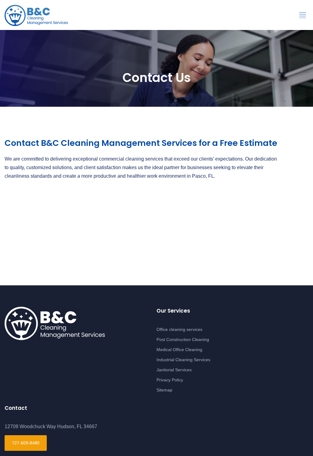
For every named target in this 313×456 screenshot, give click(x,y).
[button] (302, 15)
